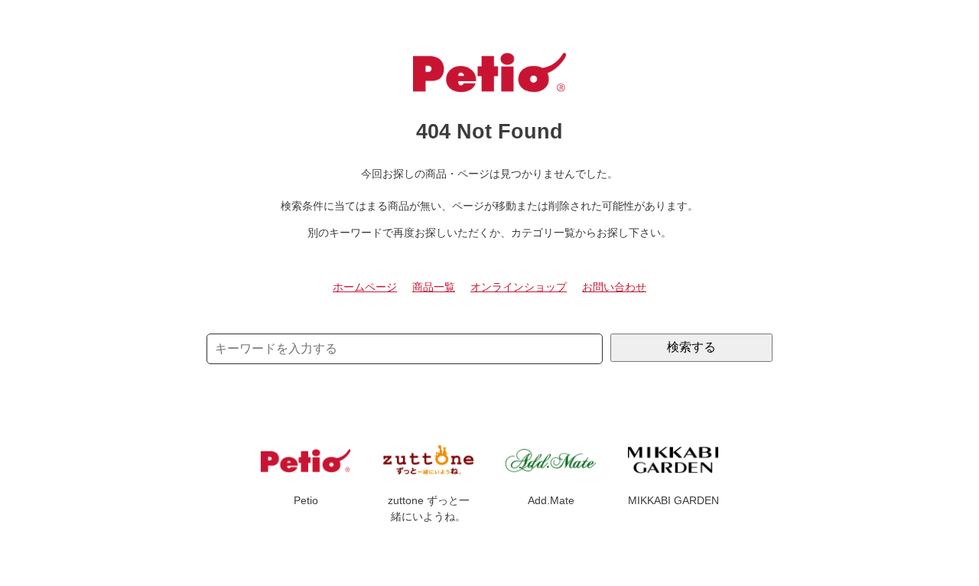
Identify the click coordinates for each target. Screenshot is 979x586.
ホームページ (365, 287)
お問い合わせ (614, 287)
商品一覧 (433, 287)
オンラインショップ (518, 287)
